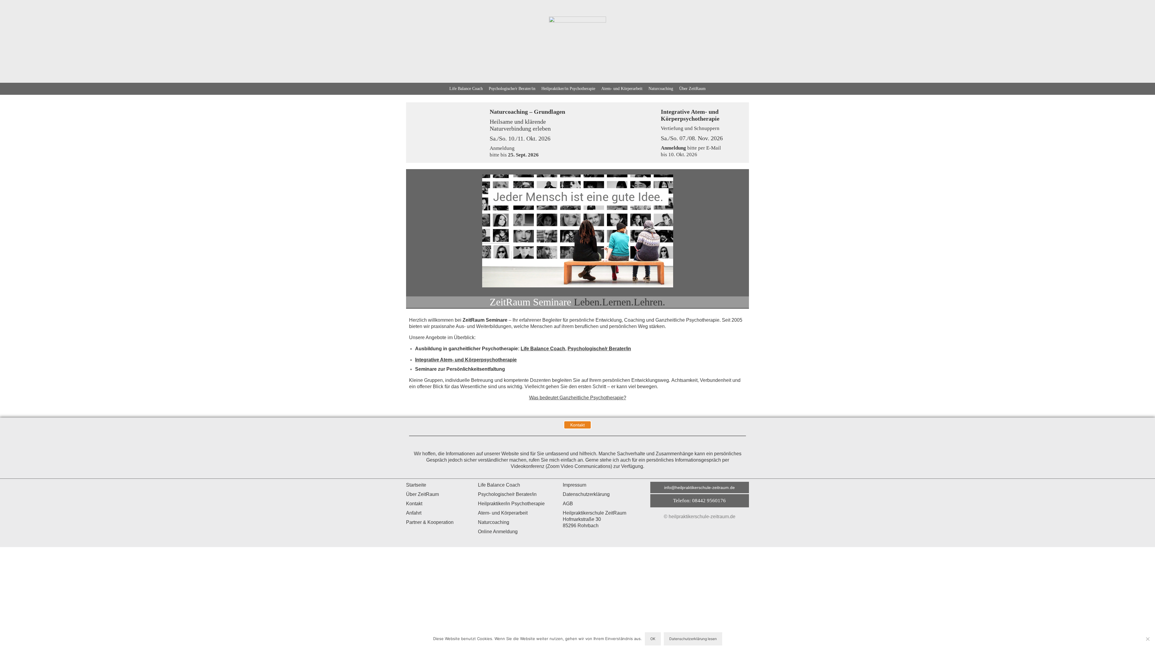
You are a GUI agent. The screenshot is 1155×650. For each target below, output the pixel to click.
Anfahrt (413, 512)
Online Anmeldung (498, 531)
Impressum (574, 485)
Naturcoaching (660, 88)
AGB (568, 503)
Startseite (416, 485)
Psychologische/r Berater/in (512, 88)
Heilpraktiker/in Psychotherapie (568, 88)
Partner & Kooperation (430, 522)
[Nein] (1147, 639)
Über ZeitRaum (692, 88)
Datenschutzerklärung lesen (693, 638)
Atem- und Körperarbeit (621, 88)
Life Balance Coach (466, 88)
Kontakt (414, 503)
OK (652, 638)
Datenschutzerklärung (586, 494)
